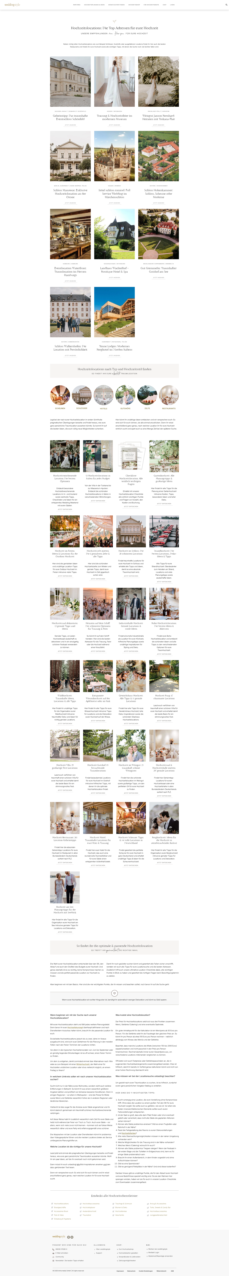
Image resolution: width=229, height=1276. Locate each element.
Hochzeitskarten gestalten (128, 1253)
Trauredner (87, 1215)
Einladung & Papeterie (62, 1219)
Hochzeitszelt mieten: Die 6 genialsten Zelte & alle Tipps (98, 554)
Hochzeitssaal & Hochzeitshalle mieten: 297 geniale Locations (164, 768)
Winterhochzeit (82, 1064)
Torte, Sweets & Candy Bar (160, 1207)
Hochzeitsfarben (129, 1133)
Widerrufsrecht (161, 1271)
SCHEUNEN (60, 408)
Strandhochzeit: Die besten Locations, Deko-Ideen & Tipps (164, 554)
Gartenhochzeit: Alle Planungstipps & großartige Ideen (164, 479)
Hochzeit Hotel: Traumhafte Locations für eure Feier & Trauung (98, 840)
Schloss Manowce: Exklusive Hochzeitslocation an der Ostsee (70, 194)
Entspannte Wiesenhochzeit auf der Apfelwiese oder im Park (98, 699)
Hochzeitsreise (121, 1211)
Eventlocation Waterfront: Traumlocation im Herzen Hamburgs (70, 272)
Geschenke (119, 1215)
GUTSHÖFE (125, 408)
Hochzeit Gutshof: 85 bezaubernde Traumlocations (97, 768)
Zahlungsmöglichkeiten (127, 1260)
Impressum (120, 1271)
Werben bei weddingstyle (157, 1249)
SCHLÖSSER (81, 408)
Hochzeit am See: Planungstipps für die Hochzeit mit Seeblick (65, 910)
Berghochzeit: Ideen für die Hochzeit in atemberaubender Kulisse (164, 840)
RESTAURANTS (169, 408)
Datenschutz (131, 1271)
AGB (172, 1271)
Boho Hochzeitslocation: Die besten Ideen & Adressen (164, 626)
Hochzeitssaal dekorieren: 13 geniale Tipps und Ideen (65, 626)
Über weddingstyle (103, 1249)
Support (99, 1253)
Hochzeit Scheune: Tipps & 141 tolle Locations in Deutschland (131, 840)
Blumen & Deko (121, 1207)
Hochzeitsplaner (89, 1207)
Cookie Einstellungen (146, 1271)
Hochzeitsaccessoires (91, 1204)
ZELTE (147, 408)
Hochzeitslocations (61, 1204)
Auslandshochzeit (89, 1211)
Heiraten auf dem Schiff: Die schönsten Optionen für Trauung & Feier (98, 626)
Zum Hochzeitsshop (126, 1249)
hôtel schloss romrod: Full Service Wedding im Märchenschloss (114, 194)
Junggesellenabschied (158, 1215)
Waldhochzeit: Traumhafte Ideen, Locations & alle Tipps (65, 699)
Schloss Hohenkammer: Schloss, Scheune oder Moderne (158, 194)
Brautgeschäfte (60, 1207)
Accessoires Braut (61, 1211)
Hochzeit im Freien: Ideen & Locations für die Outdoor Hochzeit (65, 554)
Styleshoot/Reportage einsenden (160, 1256)
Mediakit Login (153, 1252)
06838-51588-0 (61, 1249)
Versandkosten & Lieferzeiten (129, 1257)
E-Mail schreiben (62, 1253)
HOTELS (103, 408)
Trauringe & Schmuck (123, 1204)
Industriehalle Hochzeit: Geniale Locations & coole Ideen (131, 626)
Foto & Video (59, 1215)
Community (60, 1257)
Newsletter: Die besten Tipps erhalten (70, 1260)
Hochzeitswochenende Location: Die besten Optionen (65, 479)
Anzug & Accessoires (158, 1204)
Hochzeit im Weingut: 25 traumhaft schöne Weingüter (131, 768)
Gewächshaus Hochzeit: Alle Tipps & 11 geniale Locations (131, 699)
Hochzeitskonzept (75, 1027)
